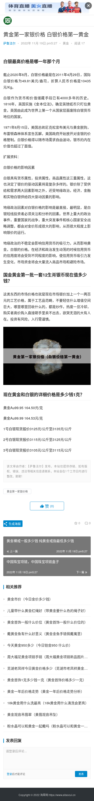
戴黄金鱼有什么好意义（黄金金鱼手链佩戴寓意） (45, 633)
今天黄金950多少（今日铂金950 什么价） (39, 645)
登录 (9, 774)
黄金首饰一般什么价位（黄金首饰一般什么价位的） (47, 622)
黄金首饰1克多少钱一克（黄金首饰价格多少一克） (46, 679)
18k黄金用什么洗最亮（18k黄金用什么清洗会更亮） (48, 702)
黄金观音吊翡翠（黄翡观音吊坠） (33, 714)
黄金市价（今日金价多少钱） (30, 599)
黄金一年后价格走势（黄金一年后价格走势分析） (45, 691)
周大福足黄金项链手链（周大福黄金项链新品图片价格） (49, 656)
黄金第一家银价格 (17, 491)
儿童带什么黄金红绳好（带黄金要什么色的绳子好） (47, 610)
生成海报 (14, 523)
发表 (81, 774)
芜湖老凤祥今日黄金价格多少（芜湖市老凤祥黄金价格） (49, 668)
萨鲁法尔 (9, 43)
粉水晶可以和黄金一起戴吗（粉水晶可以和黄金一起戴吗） (49, 725)
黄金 (66, 43)
